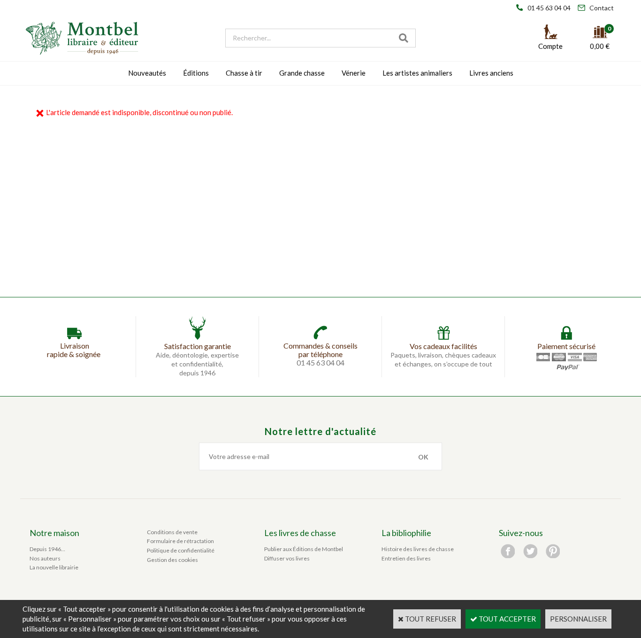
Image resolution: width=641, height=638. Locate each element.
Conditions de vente (172, 532)
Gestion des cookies (172, 559)
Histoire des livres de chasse (418, 548)
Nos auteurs (45, 558)
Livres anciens (491, 73)
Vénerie (354, 73)
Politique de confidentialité (180, 550)
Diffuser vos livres (287, 558)
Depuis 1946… (47, 548)
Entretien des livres (406, 558)
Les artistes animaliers (417, 73)
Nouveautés (147, 73)
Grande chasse (302, 73)
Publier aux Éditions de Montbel (303, 548)
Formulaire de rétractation (180, 541)
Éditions (196, 73)
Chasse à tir (244, 73)
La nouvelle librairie (54, 567)
